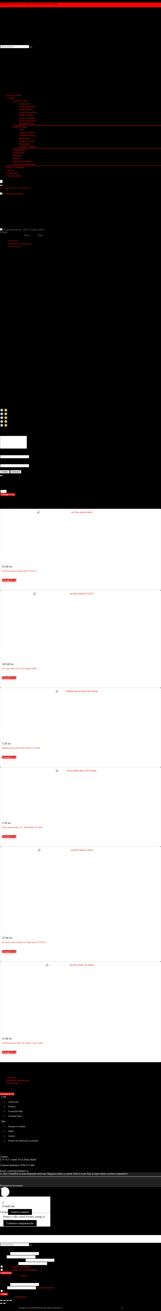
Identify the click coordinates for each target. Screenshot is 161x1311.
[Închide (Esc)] (10, 1300)
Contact (10, 170)
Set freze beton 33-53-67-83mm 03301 (19, 668)
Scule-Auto (24, 103)
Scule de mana (20, 126)
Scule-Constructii (27, 106)
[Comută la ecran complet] (4, 1300)
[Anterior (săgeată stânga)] (1, 1303)
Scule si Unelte (20, 101)
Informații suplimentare (17, 1080)
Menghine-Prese (27, 123)
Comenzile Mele (15, 1111)
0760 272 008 (27, 1165)
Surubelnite (24, 144)
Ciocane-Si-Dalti (27, 135)
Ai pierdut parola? (45, 1287)
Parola (12, 1260)
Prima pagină (5, 188)
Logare (4, 1294)
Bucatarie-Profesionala (24, 164)
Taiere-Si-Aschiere (22, 161)
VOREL (4, 232)
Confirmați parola (8, 1263)
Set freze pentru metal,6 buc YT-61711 (19, 571)
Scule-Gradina (26, 115)
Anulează (15, 472)
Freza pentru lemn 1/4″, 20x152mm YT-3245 (22, 827)
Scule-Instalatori (27, 118)
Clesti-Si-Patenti (27, 132)
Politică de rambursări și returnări (23, 1141)
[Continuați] (1, 475)
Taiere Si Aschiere (18, 188)
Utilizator (4, 1253)
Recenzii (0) (14, 246)
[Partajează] (7, 1300)
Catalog (10, 98)
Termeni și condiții (20, 1266)
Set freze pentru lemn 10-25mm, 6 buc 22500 (22, 1043)
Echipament (18, 152)
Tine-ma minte (10, 1291)
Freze (28, 188)
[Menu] (1, 181)
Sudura (16, 158)
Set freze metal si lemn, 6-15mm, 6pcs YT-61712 (24, 942)
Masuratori (24, 138)
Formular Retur (14, 175)
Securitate (17, 155)
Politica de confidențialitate (24, 1270)
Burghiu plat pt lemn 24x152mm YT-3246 (21, 748)
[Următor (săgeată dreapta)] (4, 1303)
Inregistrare (6, 1273)
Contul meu (12, 173)
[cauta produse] (31, 47)
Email (3, 1256)
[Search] (1, 185)
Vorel (40, 235)
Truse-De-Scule (26, 141)
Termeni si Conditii (16, 1126)
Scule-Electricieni (27, 112)
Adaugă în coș (7, 494)
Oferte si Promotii (15, 167)
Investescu (18, 1185)
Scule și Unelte (13, 95)
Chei (21, 129)
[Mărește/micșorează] (1, 1300)
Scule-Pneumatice (28, 120)
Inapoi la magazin (20, 1212)
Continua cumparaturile (20, 1223)
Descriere (11, 1077)
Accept (16, 1266)
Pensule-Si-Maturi (28, 146)
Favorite (12, 1106)
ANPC (11, 1131)
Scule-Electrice (26, 109)
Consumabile (19, 150)
